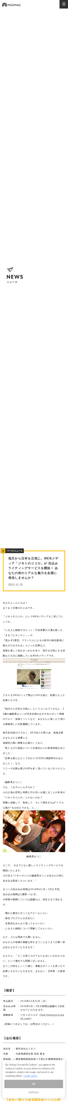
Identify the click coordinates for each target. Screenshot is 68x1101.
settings (34, 1092)
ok (33, 1083)
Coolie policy (30, 1075)
